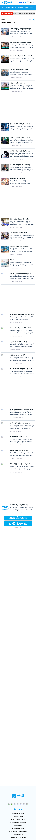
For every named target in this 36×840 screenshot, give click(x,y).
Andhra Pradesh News (18, 819)
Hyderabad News (18, 828)
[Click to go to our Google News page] (27, 804)
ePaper (22, 3)
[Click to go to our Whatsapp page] (12, 804)
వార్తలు (8, 7)
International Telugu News (18, 831)
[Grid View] (30, 19)
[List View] (33, 19)
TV (31, 2)
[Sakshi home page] (18, 796)
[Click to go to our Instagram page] (18, 804)
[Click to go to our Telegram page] (24, 804)
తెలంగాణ (20, 7)
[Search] (25, 2)
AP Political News (18, 813)
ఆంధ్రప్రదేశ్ (13, 7)
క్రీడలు (31, 7)
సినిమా (26, 7)
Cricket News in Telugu (18, 822)
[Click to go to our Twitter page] (15, 804)
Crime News (18, 825)
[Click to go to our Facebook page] (9, 804)
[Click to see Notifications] (33, 3)
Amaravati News (18, 816)
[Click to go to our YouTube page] (21, 804)
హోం (3, 7)
